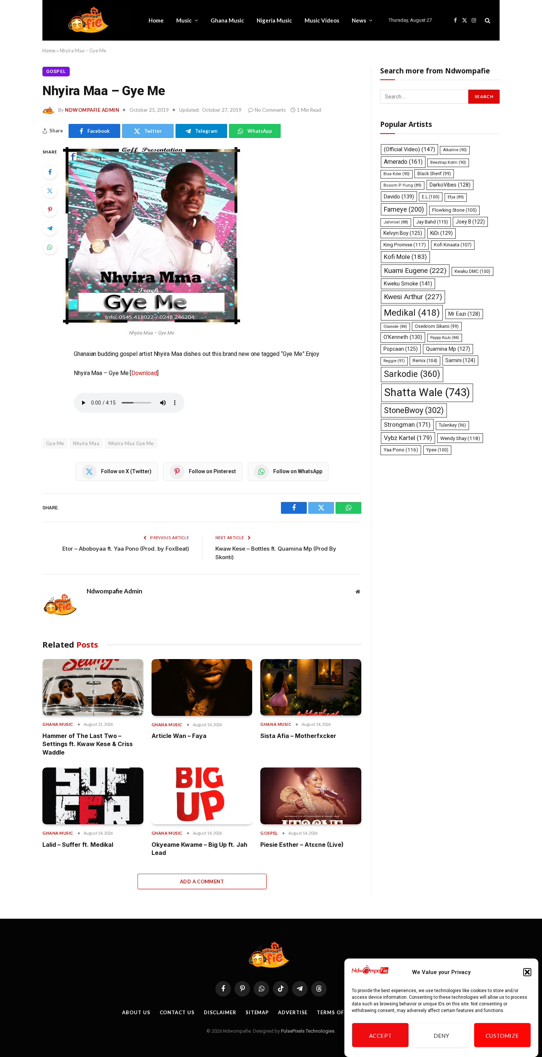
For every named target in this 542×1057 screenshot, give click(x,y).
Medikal (412, 312)
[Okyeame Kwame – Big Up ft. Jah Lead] (202, 795)
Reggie (394, 360)
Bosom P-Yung (402, 185)
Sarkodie (412, 374)
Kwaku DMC (472, 271)
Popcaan (400, 349)
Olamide (395, 326)
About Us (136, 1012)
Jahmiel (395, 222)
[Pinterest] (49, 209)
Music (184, 20)
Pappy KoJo (444, 337)
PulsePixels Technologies (307, 1031)
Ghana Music (227, 20)
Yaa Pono (400, 450)
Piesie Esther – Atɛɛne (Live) (302, 844)
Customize (502, 1035)
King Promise (404, 244)
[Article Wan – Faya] (202, 687)
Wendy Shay (460, 438)
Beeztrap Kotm (448, 162)
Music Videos (322, 20)
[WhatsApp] (49, 247)
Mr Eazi (464, 314)
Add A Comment (202, 881)
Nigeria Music (274, 20)
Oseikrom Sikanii (437, 326)
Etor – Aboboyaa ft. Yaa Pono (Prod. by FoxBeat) (125, 548)
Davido (399, 196)
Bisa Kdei (396, 173)
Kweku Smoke (408, 283)
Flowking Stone (454, 210)
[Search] (486, 20)
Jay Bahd (432, 222)
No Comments (270, 110)
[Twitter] (49, 190)
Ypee (437, 450)
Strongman (407, 424)
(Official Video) (409, 149)
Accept (380, 1035)
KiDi (441, 233)
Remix (425, 360)
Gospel (56, 71)
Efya (456, 197)
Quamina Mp (448, 349)
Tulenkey (452, 425)
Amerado (403, 161)
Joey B (470, 222)
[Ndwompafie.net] (90, 20)
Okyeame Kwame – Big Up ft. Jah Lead (199, 848)
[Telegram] (49, 228)
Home (156, 20)
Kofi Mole (405, 256)
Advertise (293, 1012)
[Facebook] (49, 171)
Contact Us (177, 1012)
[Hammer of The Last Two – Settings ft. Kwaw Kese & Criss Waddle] (92, 687)
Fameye (404, 209)
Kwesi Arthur (413, 296)
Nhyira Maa (86, 443)
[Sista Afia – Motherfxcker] (310, 687)
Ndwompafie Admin (92, 110)
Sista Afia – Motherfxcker (298, 735)
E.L (430, 197)
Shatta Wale (427, 392)
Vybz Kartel (408, 437)
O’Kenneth (402, 337)
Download (144, 373)
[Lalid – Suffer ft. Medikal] (92, 795)
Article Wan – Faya (179, 735)
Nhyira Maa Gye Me (131, 443)
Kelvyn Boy (402, 233)
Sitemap (257, 1012)
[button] (527, 972)
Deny (441, 1035)
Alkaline (455, 150)
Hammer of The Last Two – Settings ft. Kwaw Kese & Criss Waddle (87, 744)
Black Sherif (434, 173)
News (359, 20)
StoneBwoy (414, 410)
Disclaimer (220, 1012)
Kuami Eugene (415, 270)
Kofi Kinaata (453, 244)
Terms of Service (342, 1012)
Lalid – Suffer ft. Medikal (77, 844)
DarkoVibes (450, 185)
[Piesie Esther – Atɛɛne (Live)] (310, 795)
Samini (460, 360)
